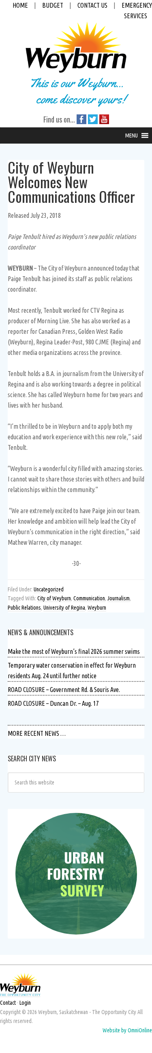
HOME (20, 5)
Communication (89, 598)
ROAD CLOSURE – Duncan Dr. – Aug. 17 (53, 703)
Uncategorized (49, 589)
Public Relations (24, 607)
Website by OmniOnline (127, 1030)
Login (25, 1002)
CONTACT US (92, 5)
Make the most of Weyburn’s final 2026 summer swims (74, 651)
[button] (131, 135)
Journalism (118, 598)
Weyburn (97, 607)
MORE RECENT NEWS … (37, 733)
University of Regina (64, 607)
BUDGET (52, 5)
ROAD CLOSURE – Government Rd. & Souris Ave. (64, 689)
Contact (8, 1002)
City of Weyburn (54, 598)
